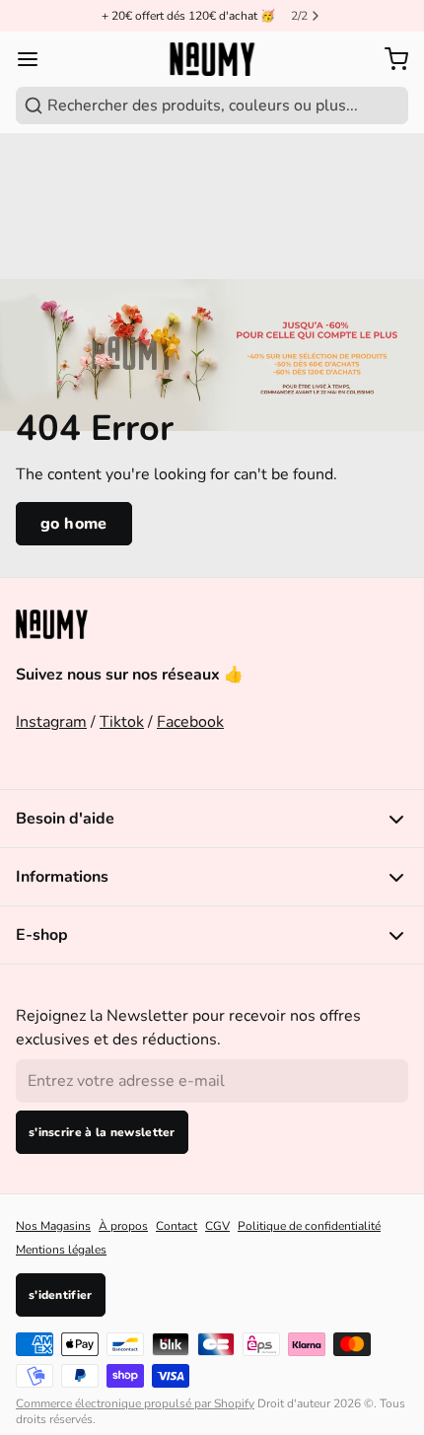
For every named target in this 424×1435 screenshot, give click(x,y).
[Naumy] (211, 59)
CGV (217, 1226)
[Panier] (392, 59)
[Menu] (35, 59)
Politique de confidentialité (309, 1226)
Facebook (190, 722)
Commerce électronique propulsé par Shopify (135, 1403)
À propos (123, 1226)
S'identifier (61, 1295)
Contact (176, 1226)
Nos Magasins (53, 1226)
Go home (73, 524)
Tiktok (122, 722)
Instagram (51, 722)
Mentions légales (61, 1249)
